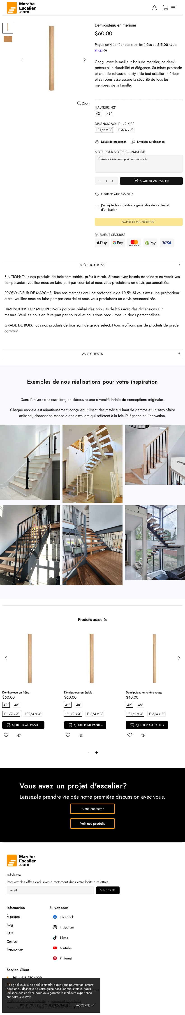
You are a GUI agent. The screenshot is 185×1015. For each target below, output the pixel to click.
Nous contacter (93, 808)
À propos (13, 916)
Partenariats (15, 949)
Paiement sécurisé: (111, 235)
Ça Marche (21, 8)
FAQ (10, 933)
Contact (12, 941)
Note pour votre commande (120, 152)
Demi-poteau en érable (78, 692)
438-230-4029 (31, 977)
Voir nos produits (92, 823)
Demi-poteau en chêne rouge (144, 692)
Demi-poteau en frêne (15, 692)
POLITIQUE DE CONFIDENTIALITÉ (45, 1005)
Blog (10, 924)
